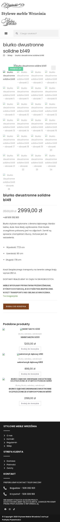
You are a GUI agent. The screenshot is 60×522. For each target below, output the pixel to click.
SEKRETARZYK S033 (30, 337)
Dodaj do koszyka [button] (30, 349)
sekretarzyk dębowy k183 (30, 362)
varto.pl (44, 516)
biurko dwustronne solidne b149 (29, 55)
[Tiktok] (14, 509)
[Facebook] (5, 509)
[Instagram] (9, 509)
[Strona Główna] (4, 55)
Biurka (18, 385)
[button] (6, 33)
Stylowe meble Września (23, 13)
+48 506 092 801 (11, 217)
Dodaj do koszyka (16, 306)
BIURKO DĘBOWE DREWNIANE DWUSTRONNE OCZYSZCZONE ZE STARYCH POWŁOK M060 (30, 390)
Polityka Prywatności (11, 520)
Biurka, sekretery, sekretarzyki (30, 334)
